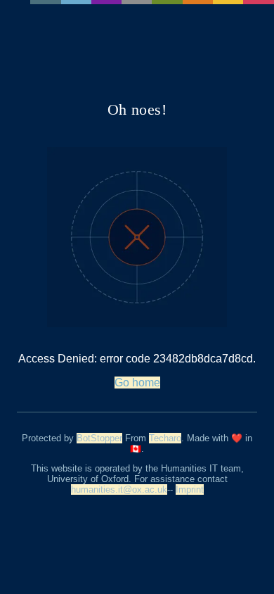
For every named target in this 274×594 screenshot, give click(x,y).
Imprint (190, 489)
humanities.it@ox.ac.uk (119, 489)
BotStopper (99, 438)
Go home (137, 382)
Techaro (165, 438)
